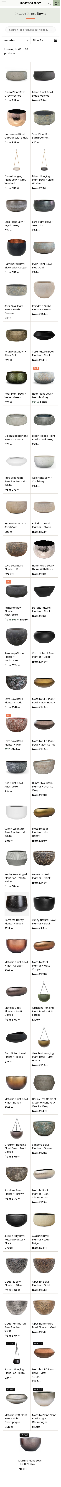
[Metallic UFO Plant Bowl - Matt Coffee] (44, 725)
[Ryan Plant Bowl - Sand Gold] (17, 507)
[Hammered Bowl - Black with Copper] (17, 247)
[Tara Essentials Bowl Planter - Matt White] (17, 461)
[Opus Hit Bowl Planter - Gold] (44, 1265)
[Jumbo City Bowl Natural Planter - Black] (17, 1220)
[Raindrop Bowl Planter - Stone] (44, 507)
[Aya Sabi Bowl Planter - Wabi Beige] (44, 1220)
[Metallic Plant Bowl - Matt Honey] (17, 1083)
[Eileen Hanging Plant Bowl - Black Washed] (44, 160)
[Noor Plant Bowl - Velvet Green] (17, 377)
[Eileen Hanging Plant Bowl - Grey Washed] (17, 160)
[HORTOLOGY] (29, 3)
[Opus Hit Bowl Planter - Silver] (17, 1265)
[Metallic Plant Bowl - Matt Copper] (17, 946)
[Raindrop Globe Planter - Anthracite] (17, 637)
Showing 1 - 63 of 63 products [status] (16, 51)
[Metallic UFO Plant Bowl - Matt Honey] (44, 683)
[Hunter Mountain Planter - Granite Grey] (44, 767)
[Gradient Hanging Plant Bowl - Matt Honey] (44, 1037)
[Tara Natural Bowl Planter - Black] (44, 335)
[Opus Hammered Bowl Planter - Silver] (17, 1307)
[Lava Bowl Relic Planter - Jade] (17, 683)
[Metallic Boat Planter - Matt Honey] (44, 812)
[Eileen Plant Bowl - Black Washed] (44, 76)
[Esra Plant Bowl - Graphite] (44, 205)
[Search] (47, 3)
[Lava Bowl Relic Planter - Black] (44, 858)
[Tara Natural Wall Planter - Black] (17, 1037)
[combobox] (16, 40)
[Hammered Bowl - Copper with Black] (17, 118)
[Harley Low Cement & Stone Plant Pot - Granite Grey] (44, 1083)
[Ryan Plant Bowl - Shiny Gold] (17, 335)
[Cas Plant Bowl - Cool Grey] (44, 461)
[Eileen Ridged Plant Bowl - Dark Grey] (44, 419)
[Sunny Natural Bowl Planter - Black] (44, 904)
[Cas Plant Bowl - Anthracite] (17, 767)
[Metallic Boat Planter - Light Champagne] (44, 1174)
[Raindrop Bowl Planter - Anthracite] (17, 591)
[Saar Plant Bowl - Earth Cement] (44, 118)
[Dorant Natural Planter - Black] (44, 591)
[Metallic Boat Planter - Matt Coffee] (17, 991)
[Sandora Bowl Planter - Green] (44, 1128)
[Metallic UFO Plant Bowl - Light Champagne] (17, 1399)
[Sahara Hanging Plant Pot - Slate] (17, 1353)
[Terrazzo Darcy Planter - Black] (17, 904)
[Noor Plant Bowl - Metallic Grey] (44, 377)
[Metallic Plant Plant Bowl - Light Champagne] (44, 1399)
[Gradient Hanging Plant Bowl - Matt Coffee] (17, 1128)
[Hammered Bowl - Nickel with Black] (44, 549)
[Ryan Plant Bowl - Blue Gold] (44, 247)
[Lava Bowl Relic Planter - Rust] (17, 549)
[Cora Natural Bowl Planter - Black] (44, 637)
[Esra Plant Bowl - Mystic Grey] (17, 205)
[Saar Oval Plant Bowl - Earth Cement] (17, 290)
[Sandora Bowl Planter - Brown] (17, 1174)
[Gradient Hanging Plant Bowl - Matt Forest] (44, 991)
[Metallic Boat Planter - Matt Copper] (44, 946)
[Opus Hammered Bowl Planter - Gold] (44, 1307)
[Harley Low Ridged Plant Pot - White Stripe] (17, 858)
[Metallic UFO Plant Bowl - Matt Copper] (44, 1353)
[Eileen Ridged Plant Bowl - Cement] (17, 419)
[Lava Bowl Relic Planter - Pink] (17, 725)
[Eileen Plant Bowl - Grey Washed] (17, 76)
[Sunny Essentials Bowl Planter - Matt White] (17, 812)
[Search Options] (52, 29)
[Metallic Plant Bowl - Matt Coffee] (30, 1444)
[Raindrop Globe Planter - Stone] (44, 290)
